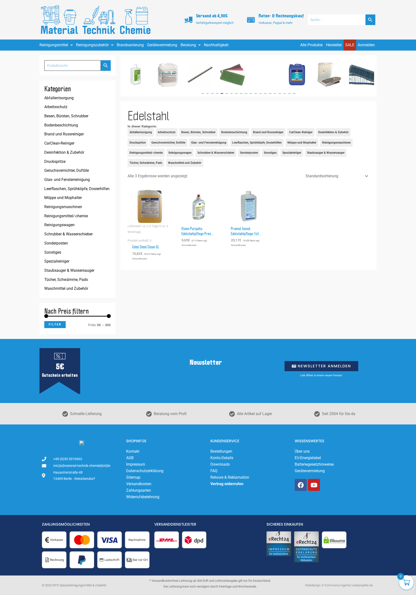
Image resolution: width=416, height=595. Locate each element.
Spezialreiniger (56, 261)
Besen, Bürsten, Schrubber (66, 116)
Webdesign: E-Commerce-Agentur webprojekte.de (339, 585)
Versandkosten (138, 484)
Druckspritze (54, 161)
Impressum (135, 464)
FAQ (213, 471)
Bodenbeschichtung (61, 125)
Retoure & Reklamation (229, 477)
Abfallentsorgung (59, 98)
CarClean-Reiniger (59, 143)
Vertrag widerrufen (226, 484)
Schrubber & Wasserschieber (68, 234)
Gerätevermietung (162, 45)
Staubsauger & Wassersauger (69, 270)
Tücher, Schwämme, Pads (66, 279)
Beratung (188, 45)
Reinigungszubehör (92, 45)
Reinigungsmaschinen (63, 207)
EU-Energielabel (308, 458)
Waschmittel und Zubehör (66, 288)
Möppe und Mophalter (63, 197)
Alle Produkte (311, 45)
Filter (55, 324)
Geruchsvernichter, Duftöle (66, 170)
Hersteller (334, 45)
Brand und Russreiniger (64, 134)
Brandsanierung (130, 45)
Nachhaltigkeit (216, 45)
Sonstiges (52, 252)
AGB (130, 458)
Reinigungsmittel (53, 45)
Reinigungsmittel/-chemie (66, 216)
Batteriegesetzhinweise (314, 464)
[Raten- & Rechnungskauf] (251, 20)
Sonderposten (56, 243)
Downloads (220, 464)
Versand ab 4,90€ (212, 16)
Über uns (302, 451)
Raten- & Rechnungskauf (281, 16)
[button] (202, 93)
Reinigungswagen (59, 225)
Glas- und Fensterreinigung (67, 179)
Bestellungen (221, 451)
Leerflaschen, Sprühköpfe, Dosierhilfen (77, 188)
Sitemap (133, 477)
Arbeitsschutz (55, 107)
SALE (349, 45)
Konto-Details (221, 458)
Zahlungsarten (138, 490)
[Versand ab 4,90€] (188, 20)
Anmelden (366, 45)
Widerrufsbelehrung (142, 497)
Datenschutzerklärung (144, 471)
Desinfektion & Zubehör (64, 152)
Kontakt (132, 451)
